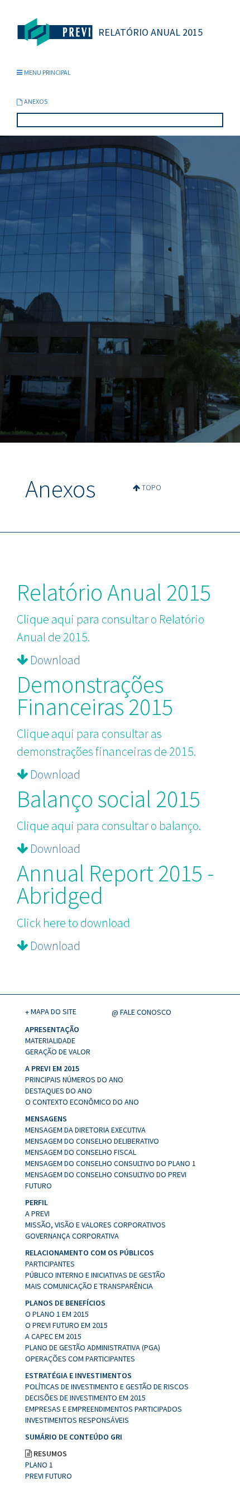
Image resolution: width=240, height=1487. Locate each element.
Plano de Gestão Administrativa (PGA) (92, 1347)
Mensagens (46, 1119)
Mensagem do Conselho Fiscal (80, 1152)
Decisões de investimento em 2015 (85, 1398)
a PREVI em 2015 (52, 1068)
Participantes (50, 1264)
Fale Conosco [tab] (145, 1012)
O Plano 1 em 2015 (57, 1314)
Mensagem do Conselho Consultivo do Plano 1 (110, 1163)
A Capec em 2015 (53, 1336)
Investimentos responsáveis (77, 1420)
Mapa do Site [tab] (53, 1011)
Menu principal (47, 72)
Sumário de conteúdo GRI (73, 1437)
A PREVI (37, 1213)
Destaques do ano (58, 1091)
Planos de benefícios (65, 1303)
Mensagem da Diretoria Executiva (85, 1130)
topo (151, 487)
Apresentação (52, 1029)
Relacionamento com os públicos (89, 1253)
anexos (35, 101)
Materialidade (50, 1040)
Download (55, 660)
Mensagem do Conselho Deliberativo (92, 1141)
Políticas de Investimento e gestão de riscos (107, 1387)
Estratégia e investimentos (78, 1375)
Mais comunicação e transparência (89, 1286)
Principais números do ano (74, 1080)
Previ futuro (48, 1476)
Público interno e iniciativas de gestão (95, 1275)
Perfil (36, 1202)
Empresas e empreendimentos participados (103, 1409)
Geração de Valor (57, 1052)
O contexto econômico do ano (82, 1102)
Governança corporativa (72, 1236)
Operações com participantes (80, 1359)
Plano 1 (39, 1465)
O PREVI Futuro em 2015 (66, 1325)
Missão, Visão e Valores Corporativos (95, 1225)
